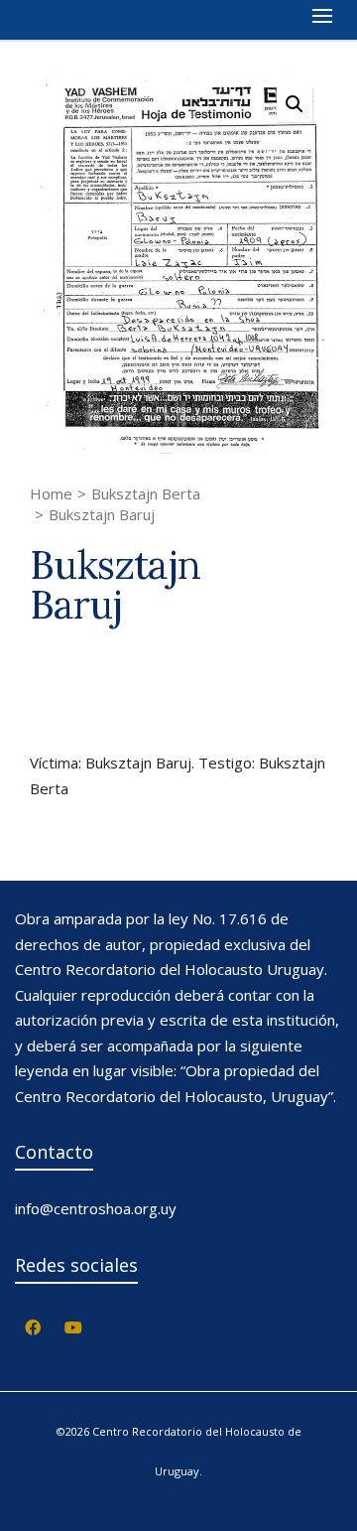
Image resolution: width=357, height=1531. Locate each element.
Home (51, 493)
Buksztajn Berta (145, 493)
